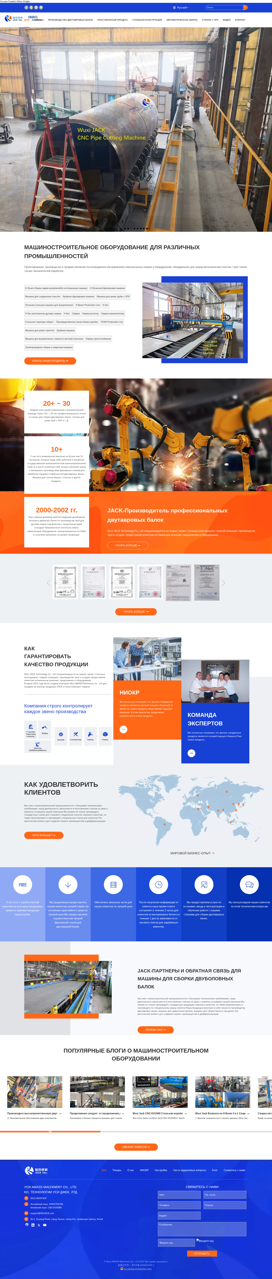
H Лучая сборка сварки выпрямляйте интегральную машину (56, 288)
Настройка (161, 1170)
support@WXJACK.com (42, 1213)
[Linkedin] (36, 7)
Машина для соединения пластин (42, 296)
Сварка (76, 313)
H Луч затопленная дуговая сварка (43, 313)
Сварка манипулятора (112, 313)
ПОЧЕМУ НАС (154, 1029)
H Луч (105, 305)
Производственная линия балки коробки (77, 322)
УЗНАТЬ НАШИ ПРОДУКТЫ (49, 361)
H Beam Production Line (88, 305)
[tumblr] (31, 7)
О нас (130, 1170)
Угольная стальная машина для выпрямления (49, 305)
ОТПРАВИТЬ (202, 1253)
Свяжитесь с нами (234, 1170)
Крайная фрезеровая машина (78, 296)
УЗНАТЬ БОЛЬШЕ (126, 545)
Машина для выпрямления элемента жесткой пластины (54, 338)
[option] (193, 320)
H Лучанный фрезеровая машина (107, 288)
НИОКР (144, 1170)
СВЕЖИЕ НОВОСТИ (134, 1147)
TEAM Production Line (112, 322)
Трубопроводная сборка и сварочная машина (49, 347)
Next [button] (223, 583)
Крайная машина (66, 330)
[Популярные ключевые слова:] (245, 7)
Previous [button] (48, 583)
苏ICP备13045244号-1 (143, 1265)
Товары (116, 1170)
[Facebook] (41, 7)
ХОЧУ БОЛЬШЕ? (42, 835)
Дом (104, 1170)
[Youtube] (44, 1225)
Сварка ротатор (90, 313)
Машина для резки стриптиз (39, 330)
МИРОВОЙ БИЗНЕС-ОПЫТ (191, 853)
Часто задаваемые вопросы (189, 1170)
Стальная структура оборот (39, 322)
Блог (215, 1170)
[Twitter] (26, 7)
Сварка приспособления (98, 338)
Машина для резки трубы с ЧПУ (113, 296)
